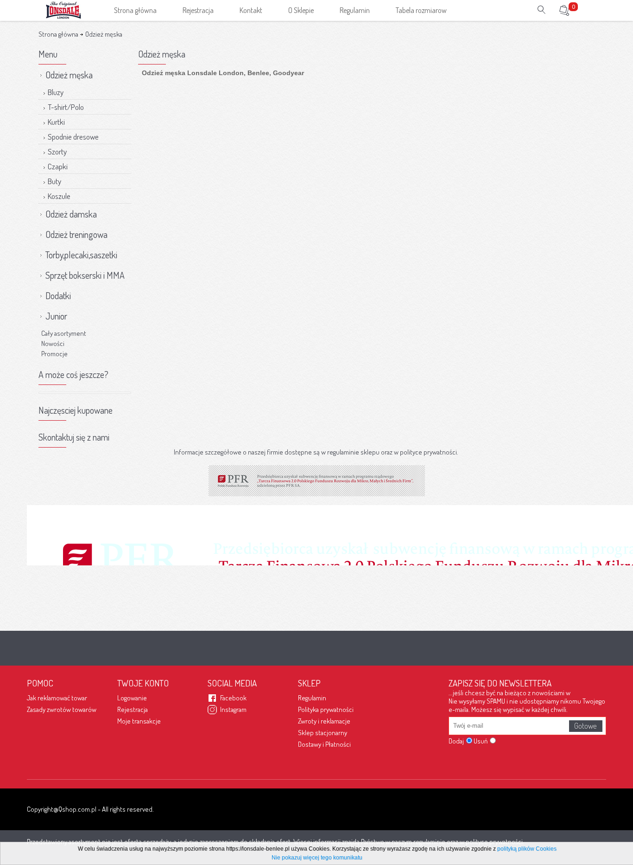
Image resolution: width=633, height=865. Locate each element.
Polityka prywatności (326, 709)
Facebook (233, 697)
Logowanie (132, 697)
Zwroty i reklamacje (324, 721)
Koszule (59, 196)
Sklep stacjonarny (322, 732)
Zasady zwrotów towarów (61, 709)
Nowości (52, 343)
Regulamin (312, 697)
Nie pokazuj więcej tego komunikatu (317, 857)
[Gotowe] (585, 726)
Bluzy (55, 92)
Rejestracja (132, 709)
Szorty (57, 151)
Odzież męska (103, 34)
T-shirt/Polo (66, 107)
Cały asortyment (63, 333)
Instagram (233, 709)
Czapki (58, 166)
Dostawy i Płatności (324, 744)
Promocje (54, 353)
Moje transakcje (139, 721)
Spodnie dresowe (73, 136)
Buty (54, 181)
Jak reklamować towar (57, 697)
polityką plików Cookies (527, 849)
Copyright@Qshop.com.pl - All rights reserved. (90, 809)
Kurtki (56, 122)
